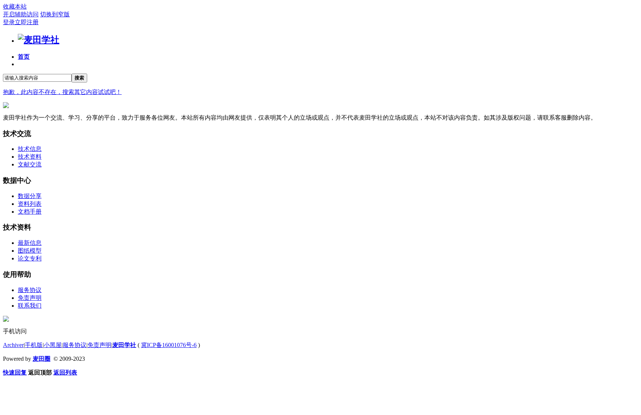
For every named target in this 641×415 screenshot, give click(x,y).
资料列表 (30, 204)
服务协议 (30, 290)
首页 (24, 57)
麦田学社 (124, 345)
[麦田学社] (38, 40)
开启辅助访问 (21, 14)
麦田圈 (41, 359)
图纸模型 (30, 250)
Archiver (13, 345)
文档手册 (30, 211)
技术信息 (30, 149)
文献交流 (30, 164)
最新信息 (30, 243)
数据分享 (30, 196)
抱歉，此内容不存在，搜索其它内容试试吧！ (62, 92)
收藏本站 (15, 6)
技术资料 (30, 156)
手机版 (34, 345)
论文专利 (30, 258)
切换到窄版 (55, 14)
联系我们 (30, 305)
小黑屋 (53, 345)
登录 (9, 22)
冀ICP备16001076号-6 (169, 345)
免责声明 (30, 298)
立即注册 (27, 22)
